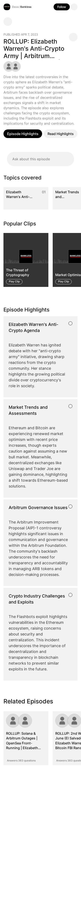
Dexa (15, 6)
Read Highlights (61, 134)
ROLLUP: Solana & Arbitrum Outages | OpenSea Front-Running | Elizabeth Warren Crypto (22, 743)
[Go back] (7, 21)
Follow (61, 7)
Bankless (25, 6)
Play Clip (14, 281)
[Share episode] (73, 37)
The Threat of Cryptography (17, 272)
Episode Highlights (22, 134)
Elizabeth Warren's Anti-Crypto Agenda (18, 197)
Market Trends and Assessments (67, 197)
